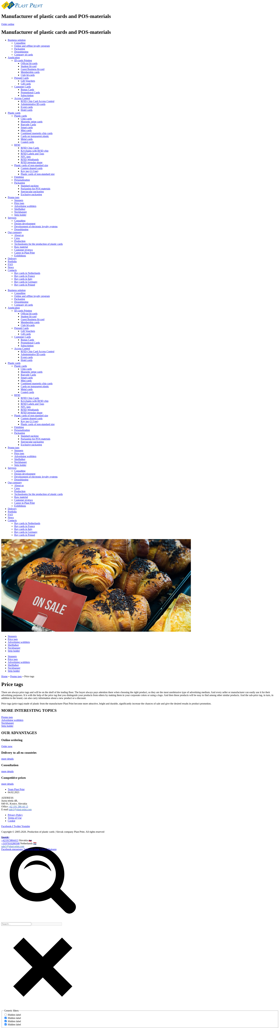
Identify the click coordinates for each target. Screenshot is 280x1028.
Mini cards (26, 130)
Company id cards (23, 54)
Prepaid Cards (21, 78)
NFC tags (26, 156)
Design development (24, 223)
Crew (17, 238)
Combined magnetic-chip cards (36, 133)
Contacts (12, 270)
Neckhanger (20, 212)
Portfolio (12, 261)
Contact (5, 837)
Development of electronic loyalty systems (36, 226)
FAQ (10, 264)
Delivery (12, 258)
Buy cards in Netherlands (27, 273)
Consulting (19, 43)
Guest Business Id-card (32, 69)
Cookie (11, 820)
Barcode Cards (28, 124)
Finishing (19, 177)
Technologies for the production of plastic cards (38, 244)
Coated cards (27, 142)
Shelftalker (19, 209)
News (11, 267)
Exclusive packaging (31, 194)
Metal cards (27, 139)
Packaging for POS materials (35, 188)
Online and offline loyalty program (32, 46)
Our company (15, 232)
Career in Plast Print (24, 252)
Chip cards (26, 118)
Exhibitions (20, 255)
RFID (17, 145)
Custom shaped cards (31, 168)
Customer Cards (22, 86)
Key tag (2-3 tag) (29, 171)
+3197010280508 (10, 843)
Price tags (19, 203)
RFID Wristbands (30, 159)
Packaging (19, 48)
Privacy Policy (15, 815)
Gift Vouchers (28, 80)
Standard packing (30, 185)
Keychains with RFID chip (34, 150)
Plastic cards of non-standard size (31, 165)
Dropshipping (21, 51)
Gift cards (26, 83)
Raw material (21, 247)
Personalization (22, 180)
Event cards (27, 107)
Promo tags (13, 197)
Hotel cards (26, 110)
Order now (6, 746)
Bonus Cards (27, 89)
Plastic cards (14, 113)
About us (19, 235)
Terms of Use (15, 817)
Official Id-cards (29, 63)
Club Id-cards (28, 75)
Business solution (17, 40)
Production (19, 241)
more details (7, 758)
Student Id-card (28, 66)
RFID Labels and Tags (32, 153)
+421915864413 (9, 840)
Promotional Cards (30, 92)
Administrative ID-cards (33, 104)
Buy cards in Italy (23, 279)
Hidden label (14, 1014)
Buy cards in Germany (25, 281)
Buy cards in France (24, 276)
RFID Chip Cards (30, 147)
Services (12, 217)
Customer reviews (23, 249)
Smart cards (27, 127)
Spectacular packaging (32, 191)
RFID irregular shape (31, 162)
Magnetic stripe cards (31, 121)
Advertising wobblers (25, 206)
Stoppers (18, 200)
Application (14, 57)
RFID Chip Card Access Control (37, 101)
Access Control (22, 98)
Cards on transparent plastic (35, 136)
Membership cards (30, 72)
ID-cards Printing (23, 60)
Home (4, 676)
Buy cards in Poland (24, 284)
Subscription (27, 95)
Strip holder (20, 214)
